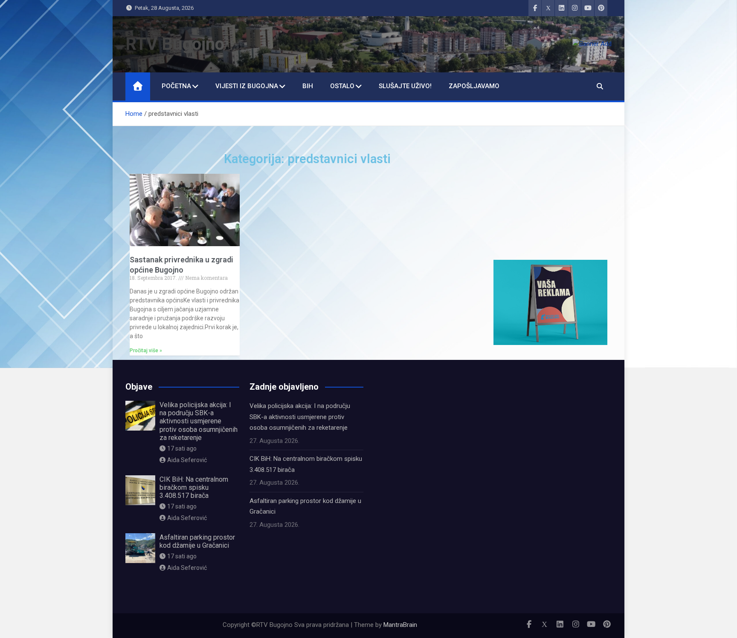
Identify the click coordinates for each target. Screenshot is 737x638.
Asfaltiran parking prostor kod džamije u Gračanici (197, 541)
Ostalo (342, 86)
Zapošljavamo (474, 86)
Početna (176, 86)
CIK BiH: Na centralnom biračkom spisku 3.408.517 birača (194, 487)
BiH (307, 86)
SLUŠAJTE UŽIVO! (405, 86)
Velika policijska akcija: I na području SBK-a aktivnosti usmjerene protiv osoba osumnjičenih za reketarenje (199, 421)
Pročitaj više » (146, 350)
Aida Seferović (187, 460)
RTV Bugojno (174, 44)
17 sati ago (182, 448)
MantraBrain (400, 625)
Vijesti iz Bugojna (246, 86)
